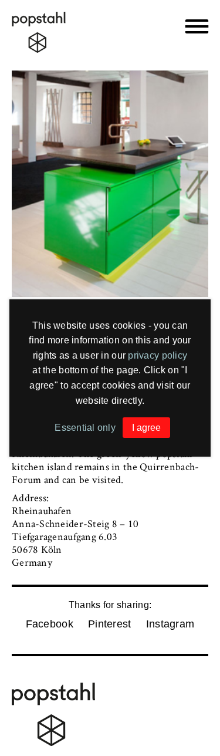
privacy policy (157, 355)
